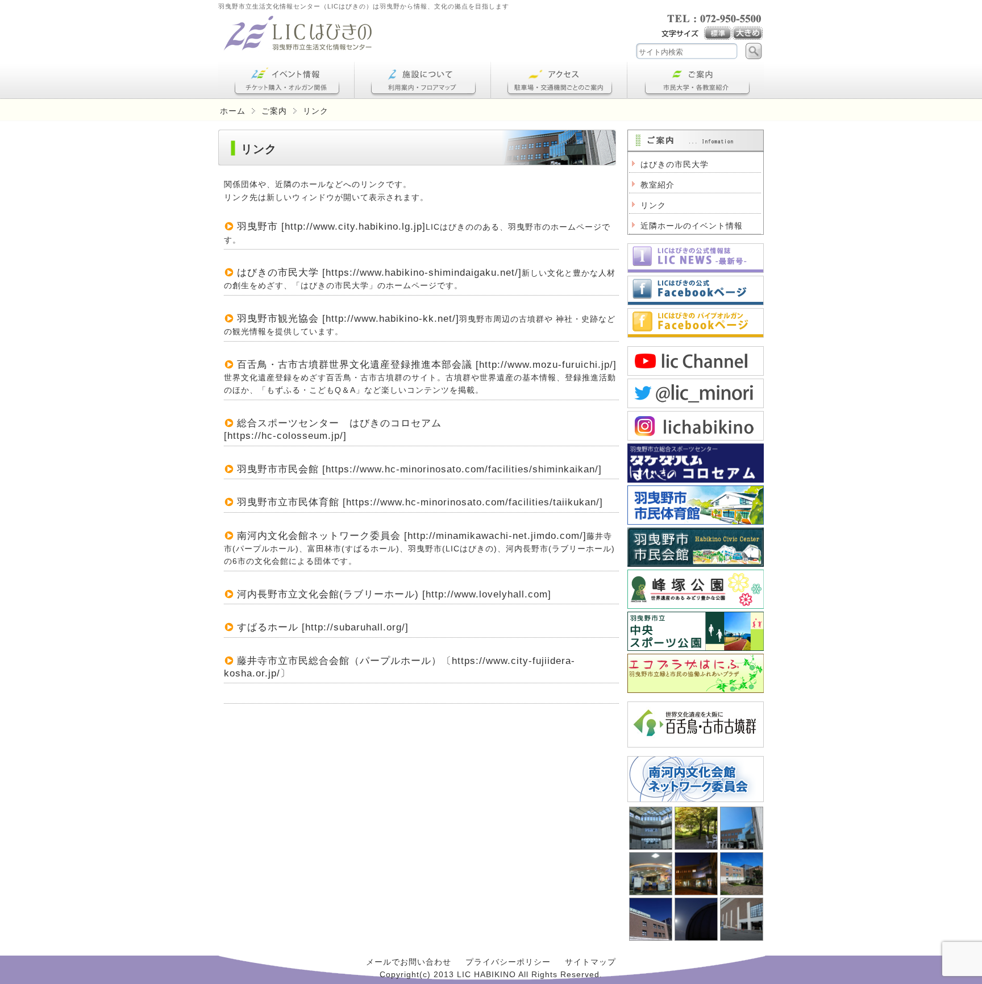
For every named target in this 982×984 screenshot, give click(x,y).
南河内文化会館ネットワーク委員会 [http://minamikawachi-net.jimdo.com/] (411, 535)
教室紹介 (657, 184)
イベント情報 (286, 80)
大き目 (748, 33)
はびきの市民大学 (674, 164)
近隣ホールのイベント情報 (691, 225)
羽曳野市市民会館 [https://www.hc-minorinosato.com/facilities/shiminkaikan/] (419, 469)
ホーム (233, 110)
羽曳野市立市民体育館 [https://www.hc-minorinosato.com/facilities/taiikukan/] (420, 502)
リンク (653, 205)
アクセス (559, 80)
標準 (718, 33)
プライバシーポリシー (508, 961)
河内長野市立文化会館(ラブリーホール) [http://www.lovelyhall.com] (394, 594)
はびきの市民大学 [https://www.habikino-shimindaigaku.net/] (379, 272)
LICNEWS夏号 (695, 258)
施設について (423, 80)
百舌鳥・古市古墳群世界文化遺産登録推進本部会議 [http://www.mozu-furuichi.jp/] (427, 364)
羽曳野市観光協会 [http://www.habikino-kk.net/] (348, 318)
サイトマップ (590, 961)
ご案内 (695, 80)
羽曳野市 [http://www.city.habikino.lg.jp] (331, 226)
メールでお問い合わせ (408, 961)
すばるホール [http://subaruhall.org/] (323, 627)
